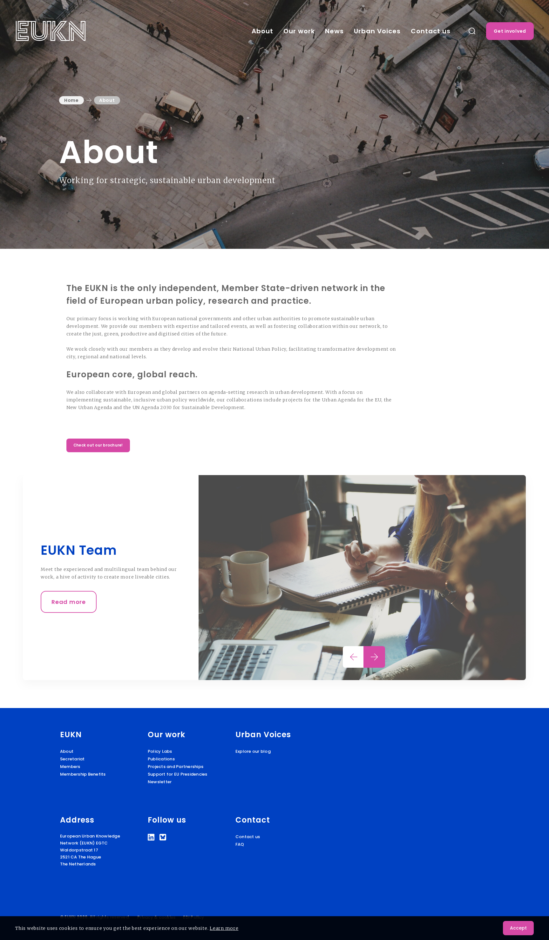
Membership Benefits (83, 774)
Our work (299, 31)
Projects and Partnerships (175, 767)
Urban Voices (377, 31)
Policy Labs (160, 751)
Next (374, 657)
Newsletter (160, 782)
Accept (518, 928)
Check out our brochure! (98, 445)
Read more (68, 602)
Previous (353, 657)
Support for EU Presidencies (177, 774)
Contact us (431, 31)
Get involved (510, 31)
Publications (161, 759)
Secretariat (72, 759)
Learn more (224, 928)
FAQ (239, 844)
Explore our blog (253, 751)
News (334, 31)
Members (70, 767)
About (262, 31)
